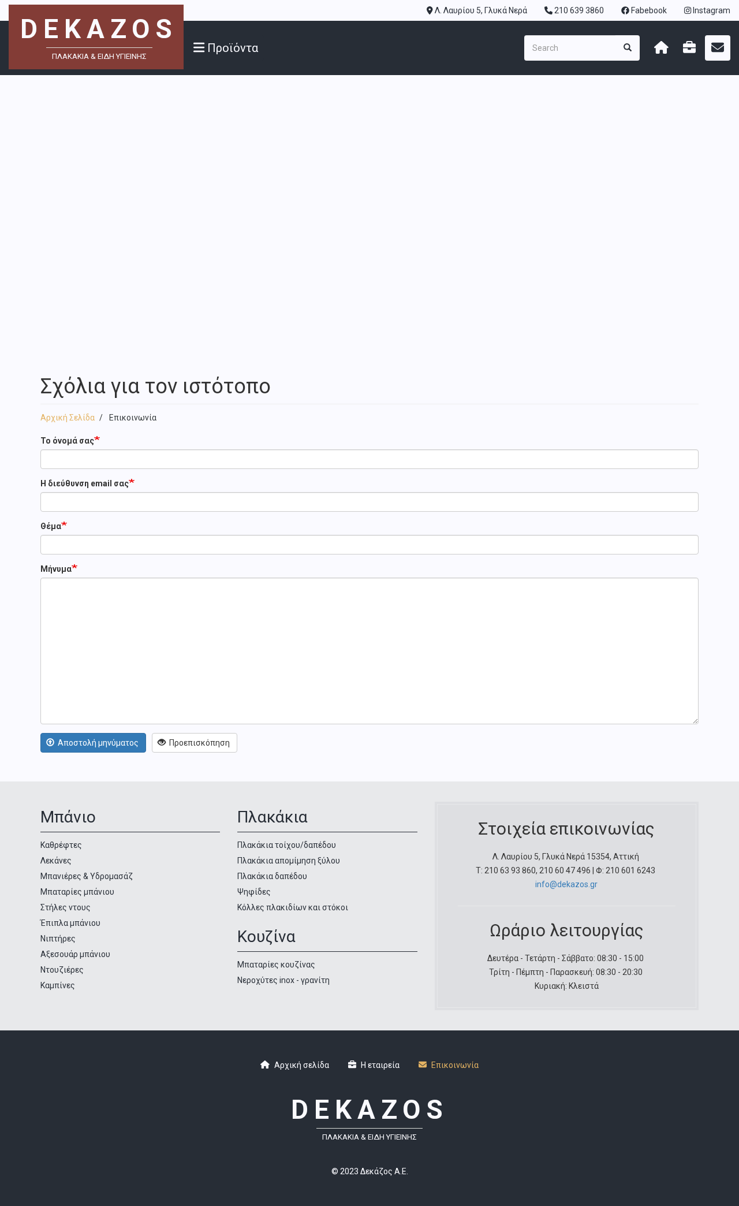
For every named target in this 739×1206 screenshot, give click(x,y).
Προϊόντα (231, 48)
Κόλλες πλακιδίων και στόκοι (292, 907)
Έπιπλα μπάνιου (70, 923)
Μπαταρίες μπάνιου (77, 891)
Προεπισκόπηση (198, 742)
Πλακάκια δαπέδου (272, 876)
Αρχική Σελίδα (67, 417)
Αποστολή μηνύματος (97, 742)
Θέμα (50, 526)
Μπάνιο (68, 817)
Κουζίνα (266, 936)
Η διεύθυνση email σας (84, 483)
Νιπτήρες (58, 938)
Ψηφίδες (254, 891)
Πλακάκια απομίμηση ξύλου (288, 860)
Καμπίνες (57, 985)
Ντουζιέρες (62, 969)
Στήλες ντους (65, 907)
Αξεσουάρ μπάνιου (75, 954)
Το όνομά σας (67, 440)
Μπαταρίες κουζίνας (276, 964)
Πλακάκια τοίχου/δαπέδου (286, 845)
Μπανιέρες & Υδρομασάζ (86, 876)
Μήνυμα (56, 569)
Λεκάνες (56, 860)
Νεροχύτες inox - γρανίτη (283, 980)
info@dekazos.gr (566, 884)
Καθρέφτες (61, 845)
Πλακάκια (272, 817)
